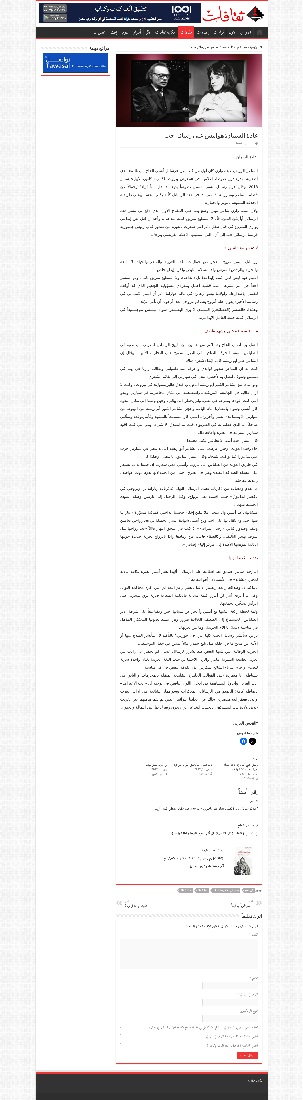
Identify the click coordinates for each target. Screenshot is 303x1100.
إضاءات (203, 32)
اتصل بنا (100, 32)
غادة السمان (246, 157)
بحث (113, 32)
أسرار (137, 32)
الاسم (254, 978)
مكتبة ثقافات (165, 32)
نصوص (245, 32)
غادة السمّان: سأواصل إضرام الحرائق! (193, 765)
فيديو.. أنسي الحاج (248, 826)
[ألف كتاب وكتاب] (120, 13)
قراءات (218, 32)
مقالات (186, 32)
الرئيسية (259, 32)
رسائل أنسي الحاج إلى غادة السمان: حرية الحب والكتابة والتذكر (240, 767)
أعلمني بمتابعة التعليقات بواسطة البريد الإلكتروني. (231, 1037)
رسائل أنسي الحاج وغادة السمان (226, 890)
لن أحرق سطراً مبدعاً (156, 765)
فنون (232, 32)
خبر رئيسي (241, 47)
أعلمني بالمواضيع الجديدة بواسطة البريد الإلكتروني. (231, 1046)
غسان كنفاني (185, 890)
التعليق (253, 935)
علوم (125, 32)
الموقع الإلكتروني (249, 1011)
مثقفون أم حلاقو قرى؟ (136, 904)
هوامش (254, 801)
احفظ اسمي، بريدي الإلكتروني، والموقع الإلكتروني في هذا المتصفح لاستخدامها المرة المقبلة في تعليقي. (203, 1028)
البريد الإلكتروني (248, 995)
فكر (148, 32)
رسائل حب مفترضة (213, 850)
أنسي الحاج (155, 170)
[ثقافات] (233, 13)
